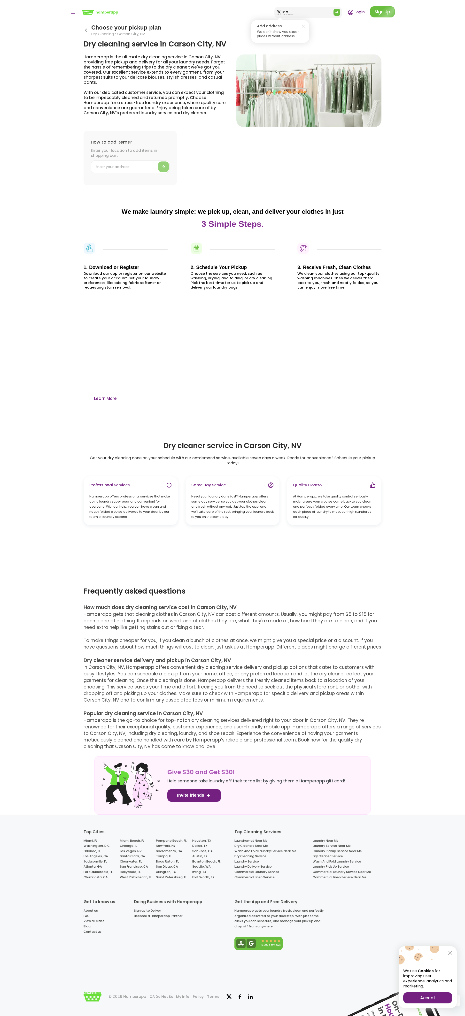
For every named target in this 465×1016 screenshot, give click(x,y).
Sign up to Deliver (147, 911)
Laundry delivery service (253, 866)
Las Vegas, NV (131, 851)
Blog (87, 926)
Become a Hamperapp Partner (158, 916)
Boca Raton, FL (167, 861)
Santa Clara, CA (132, 856)
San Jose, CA (202, 851)
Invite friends (191, 795)
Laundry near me (326, 841)
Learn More (105, 398)
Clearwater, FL (131, 861)
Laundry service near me (332, 846)
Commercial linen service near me (339, 877)
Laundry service (246, 861)
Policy (198, 996)
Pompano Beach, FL (171, 841)
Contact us (92, 932)
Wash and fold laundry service (337, 861)
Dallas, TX (199, 846)
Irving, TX (199, 872)
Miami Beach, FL (132, 841)
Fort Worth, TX (203, 877)
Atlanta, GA (93, 866)
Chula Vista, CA (96, 877)
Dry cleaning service (250, 856)
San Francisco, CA (134, 866)
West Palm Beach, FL (136, 877)
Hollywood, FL (130, 872)
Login (359, 12)
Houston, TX (201, 841)
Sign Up (382, 12)
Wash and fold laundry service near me (265, 851)
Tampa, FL (164, 856)
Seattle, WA (201, 866)
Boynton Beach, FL (206, 861)
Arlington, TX (166, 872)
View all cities (94, 921)
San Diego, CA (167, 866)
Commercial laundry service (256, 872)
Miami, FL (90, 841)
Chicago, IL (128, 846)
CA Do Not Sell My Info (169, 996)
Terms (213, 996)
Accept (427, 998)
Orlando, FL (92, 851)
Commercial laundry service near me (342, 872)
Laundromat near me (251, 841)
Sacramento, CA (169, 851)
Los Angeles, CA (96, 856)
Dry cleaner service (328, 856)
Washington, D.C (97, 846)
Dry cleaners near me (251, 846)
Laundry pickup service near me (337, 851)
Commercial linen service (254, 877)
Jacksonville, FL (95, 861)
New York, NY (165, 846)
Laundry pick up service (331, 866)
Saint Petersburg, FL (171, 877)
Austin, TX (200, 856)
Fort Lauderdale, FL (98, 872)
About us (91, 911)
